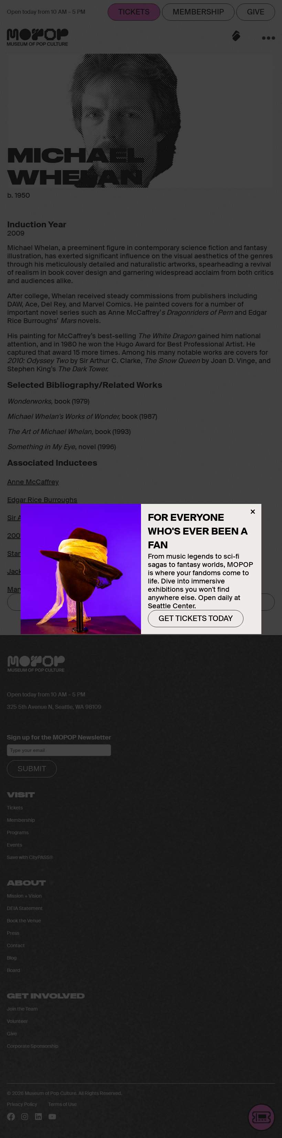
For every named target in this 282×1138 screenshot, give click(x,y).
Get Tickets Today (196, 618)
